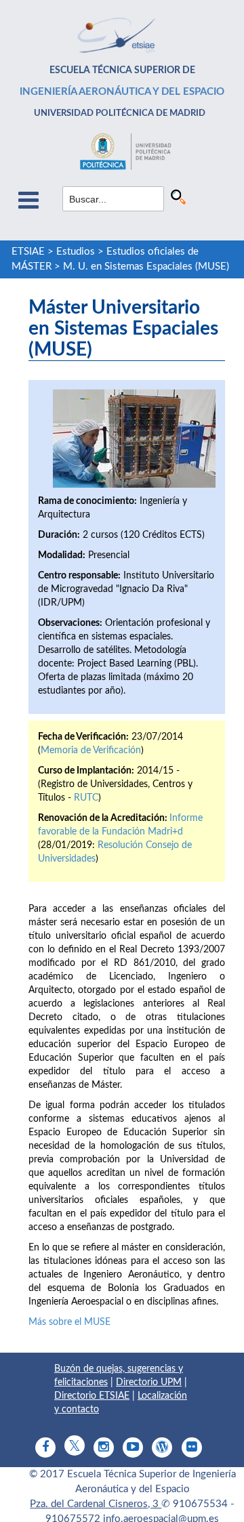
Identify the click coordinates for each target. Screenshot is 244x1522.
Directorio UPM (149, 1382)
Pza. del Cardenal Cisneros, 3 (95, 1504)
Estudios (75, 252)
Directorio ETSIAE (91, 1396)
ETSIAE (28, 252)
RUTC (86, 798)
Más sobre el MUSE (69, 1322)
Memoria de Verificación (91, 750)
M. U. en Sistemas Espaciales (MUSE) (146, 266)
